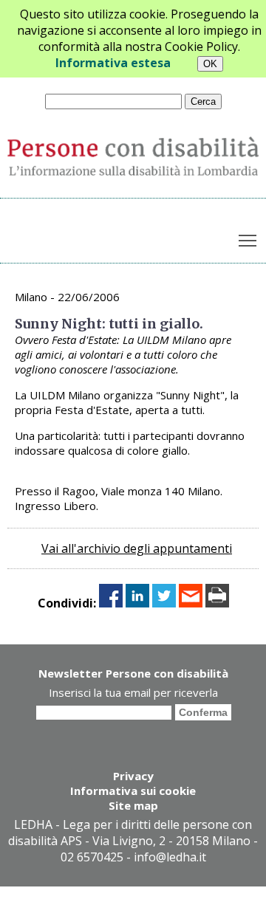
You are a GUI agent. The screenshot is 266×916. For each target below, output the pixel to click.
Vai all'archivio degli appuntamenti (136, 548)
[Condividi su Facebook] (111, 603)
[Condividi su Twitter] (164, 603)
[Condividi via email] (190, 603)
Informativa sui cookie (133, 790)
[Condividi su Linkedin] (137, 603)
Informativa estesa (113, 63)
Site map (133, 805)
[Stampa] (217, 603)
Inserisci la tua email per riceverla (133, 692)
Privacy (133, 775)
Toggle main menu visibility (248, 239)
